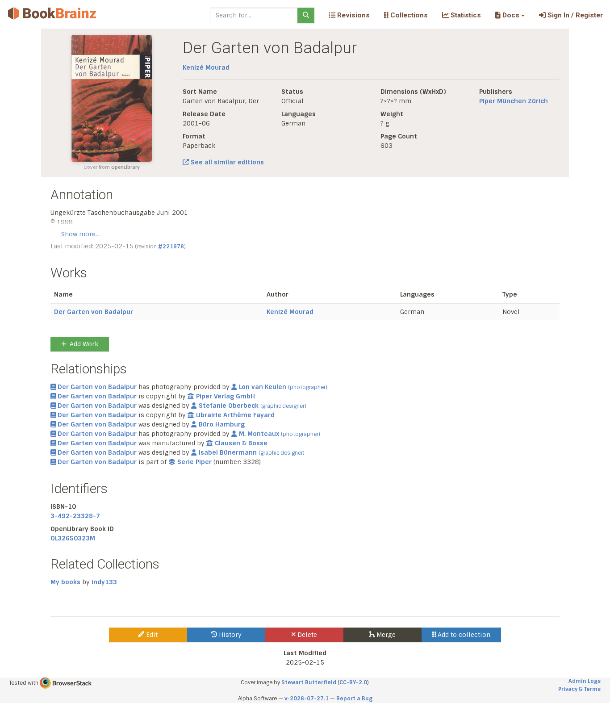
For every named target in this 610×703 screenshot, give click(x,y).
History (229, 635)
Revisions (352, 15)
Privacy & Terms (579, 689)
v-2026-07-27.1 (306, 698)
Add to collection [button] (463, 635)
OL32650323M (72, 538)
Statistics (465, 15)
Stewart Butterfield (308, 682)
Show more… (80, 234)
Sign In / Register (574, 15)
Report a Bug (354, 698)
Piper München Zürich (513, 101)
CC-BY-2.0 (353, 682)
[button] (509, 15)
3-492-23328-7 (75, 516)
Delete (306, 635)
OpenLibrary (125, 167)
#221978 (171, 246)
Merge (385, 635)
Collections (408, 15)
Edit (151, 635)
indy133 (104, 582)
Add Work (84, 344)
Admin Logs (584, 681)
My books (65, 582)
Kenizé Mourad (206, 67)
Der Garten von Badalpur (93, 312)
